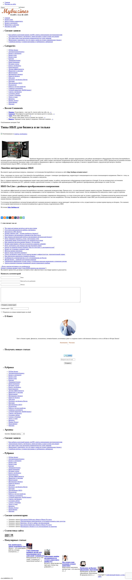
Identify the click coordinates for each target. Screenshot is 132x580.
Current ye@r (5, 308)
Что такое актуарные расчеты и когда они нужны (21, 228)
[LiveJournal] (15, 218)
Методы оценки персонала (13, 251)
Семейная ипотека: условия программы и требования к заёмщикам (31, 42)
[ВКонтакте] (2, 218)
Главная (7, 2)
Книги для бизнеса (15, 65)
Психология (12, 85)
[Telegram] (23, 218)
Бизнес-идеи (9, 19)
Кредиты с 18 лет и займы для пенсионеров (34, 523)
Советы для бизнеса (15, 92)
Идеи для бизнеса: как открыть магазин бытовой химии (23, 245)
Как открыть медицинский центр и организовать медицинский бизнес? (28, 237)
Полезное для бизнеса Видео (18, 79)
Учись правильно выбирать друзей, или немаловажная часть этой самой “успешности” (35, 553)
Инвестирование (14, 62)
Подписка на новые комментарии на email (17, 312)
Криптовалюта (13, 67)
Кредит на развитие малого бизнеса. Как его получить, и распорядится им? (29, 247)
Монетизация (13, 72)
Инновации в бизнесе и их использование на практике (38, 526)
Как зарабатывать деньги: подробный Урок (17, 545)
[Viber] (18, 218)
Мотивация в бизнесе (16, 74)
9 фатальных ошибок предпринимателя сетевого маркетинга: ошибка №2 (51, 558)
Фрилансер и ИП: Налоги (13, 232)
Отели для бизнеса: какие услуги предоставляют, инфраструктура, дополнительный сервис (35, 254)
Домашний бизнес (15, 60)
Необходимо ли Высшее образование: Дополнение (89, 569)
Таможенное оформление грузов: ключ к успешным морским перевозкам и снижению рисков (36, 261)
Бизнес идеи (13, 55)
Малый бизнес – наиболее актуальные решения (20, 259)
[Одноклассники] (4, 218)
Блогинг (11, 58)
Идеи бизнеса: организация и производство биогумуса (23, 235)
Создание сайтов (14, 93)
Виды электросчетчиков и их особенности (16, 266)
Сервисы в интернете (16, 88)
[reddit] (13, 218)
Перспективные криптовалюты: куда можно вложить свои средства (42, 521)
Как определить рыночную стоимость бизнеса (20, 256)
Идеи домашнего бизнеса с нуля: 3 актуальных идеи (22, 238)
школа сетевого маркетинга (14, 21)
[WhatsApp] (21, 218)
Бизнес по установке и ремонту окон (17, 249)
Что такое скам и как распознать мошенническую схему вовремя (30, 38)
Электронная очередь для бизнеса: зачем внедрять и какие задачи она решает (34, 36)
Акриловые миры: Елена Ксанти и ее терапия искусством (24, 240)
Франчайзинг (13, 102)
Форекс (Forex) (13, 100)
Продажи (12, 81)
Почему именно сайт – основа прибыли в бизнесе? (21, 233)
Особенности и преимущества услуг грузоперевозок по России (25, 258)
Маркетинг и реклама (12, 25)
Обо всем (12, 78)
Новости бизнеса (14, 76)
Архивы (7, 434)
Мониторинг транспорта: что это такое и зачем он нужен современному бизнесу (35, 40)
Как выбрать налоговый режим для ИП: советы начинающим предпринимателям (35, 35)
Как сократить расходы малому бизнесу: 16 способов (22, 242)
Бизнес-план (13, 57)
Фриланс (11, 104)
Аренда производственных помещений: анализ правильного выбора (27, 263)
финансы (11, 99)
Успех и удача (13, 97)
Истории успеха (14, 64)
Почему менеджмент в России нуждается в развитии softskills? (25, 244)
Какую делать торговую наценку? (16, 252)
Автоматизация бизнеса (16, 52)
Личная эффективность (16, 69)
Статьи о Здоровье (15, 95)
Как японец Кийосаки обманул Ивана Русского (36, 519)
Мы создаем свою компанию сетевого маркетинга (69, 563)
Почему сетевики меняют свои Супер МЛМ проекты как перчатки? (23, 268)
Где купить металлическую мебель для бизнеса (20, 230)
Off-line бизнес (13, 50)
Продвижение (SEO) (15, 83)
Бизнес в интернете (11, 23)
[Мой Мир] (7, 218)
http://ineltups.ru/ (13, 207)
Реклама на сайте (10, 4)
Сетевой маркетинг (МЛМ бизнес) (20, 90)
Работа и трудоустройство (17, 86)
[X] (10, 218)
